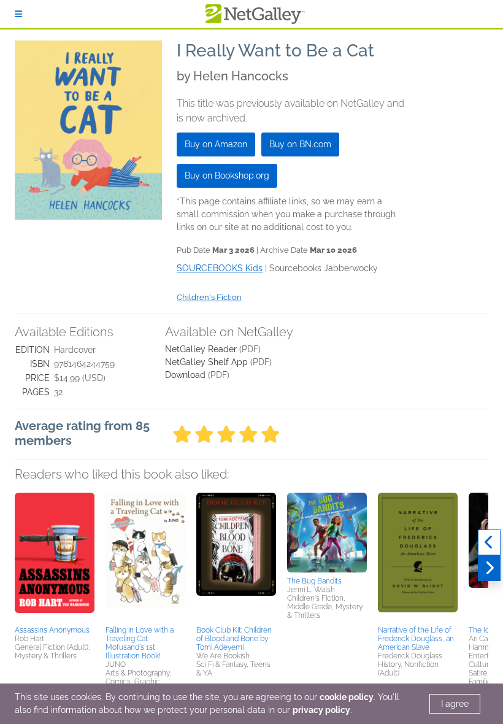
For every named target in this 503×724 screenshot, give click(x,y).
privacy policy (321, 710)
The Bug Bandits (314, 581)
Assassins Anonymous (52, 630)
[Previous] (489, 542)
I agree (455, 704)
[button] (54, 557)
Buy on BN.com (300, 144)
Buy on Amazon (216, 144)
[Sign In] (18, 14)
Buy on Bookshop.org (227, 175)
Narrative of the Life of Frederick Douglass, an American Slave (416, 639)
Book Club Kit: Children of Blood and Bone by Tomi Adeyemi (234, 639)
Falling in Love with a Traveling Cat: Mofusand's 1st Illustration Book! (140, 643)
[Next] (489, 568)
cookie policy (347, 697)
